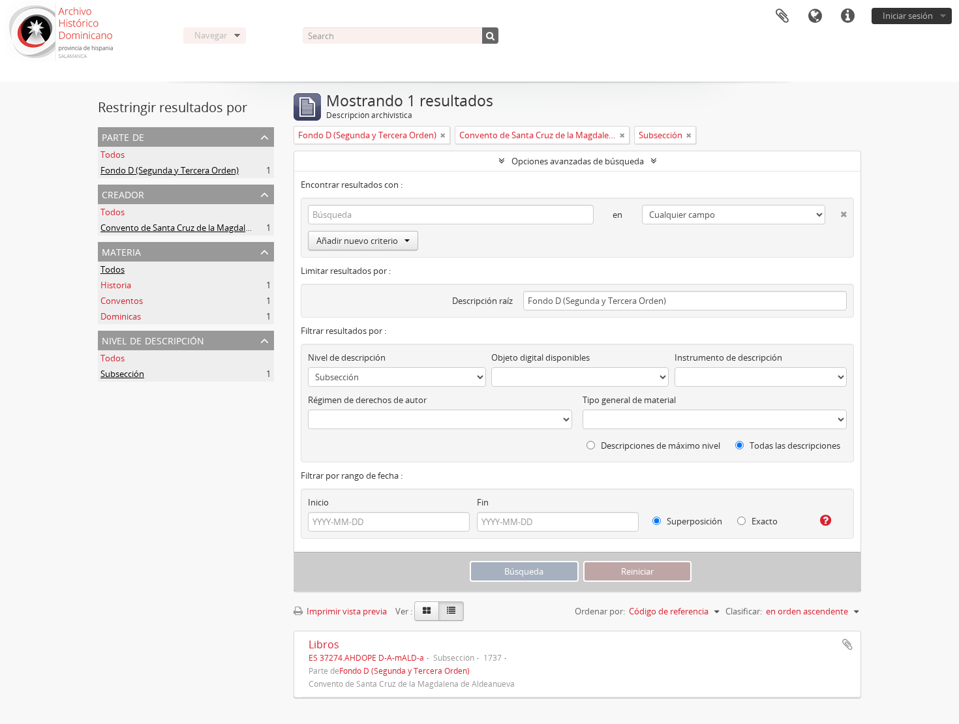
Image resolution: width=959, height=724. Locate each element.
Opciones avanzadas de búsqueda (577, 161)
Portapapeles (782, 16)
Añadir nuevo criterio (357, 241)
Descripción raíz (482, 301)
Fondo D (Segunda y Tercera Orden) (169, 170)
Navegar (210, 35)
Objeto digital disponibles (540, 357)
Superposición (693, 521)
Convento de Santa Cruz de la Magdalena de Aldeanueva (209, 228)
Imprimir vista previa (346, 611)
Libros (324, 644)
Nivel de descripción (153, 339)
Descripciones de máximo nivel (659, 445)
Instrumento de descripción (728, 357)
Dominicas (120, 316)
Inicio (318, 502)
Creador (123, 193)
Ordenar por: (600, 611)
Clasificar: (743, 611)
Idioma (815, 16)
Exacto (764, 521)
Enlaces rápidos (847, 16)
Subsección (122, 374)
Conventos (121, 301)
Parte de (123, 136)
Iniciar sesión (908, 16)
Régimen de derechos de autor (367, 400)
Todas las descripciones (794, 445)
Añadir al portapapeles (847, 644)
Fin (483, 502)
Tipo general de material (629, 400)
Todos (112, 154)
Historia (115, 285)
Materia (121, 251)
